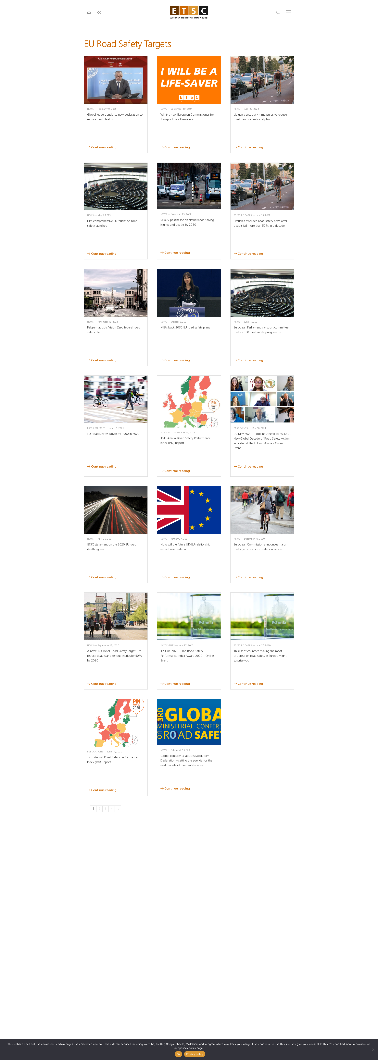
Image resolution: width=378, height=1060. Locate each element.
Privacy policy (194, 1054)
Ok (178, 1054)
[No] (373, 1050)
